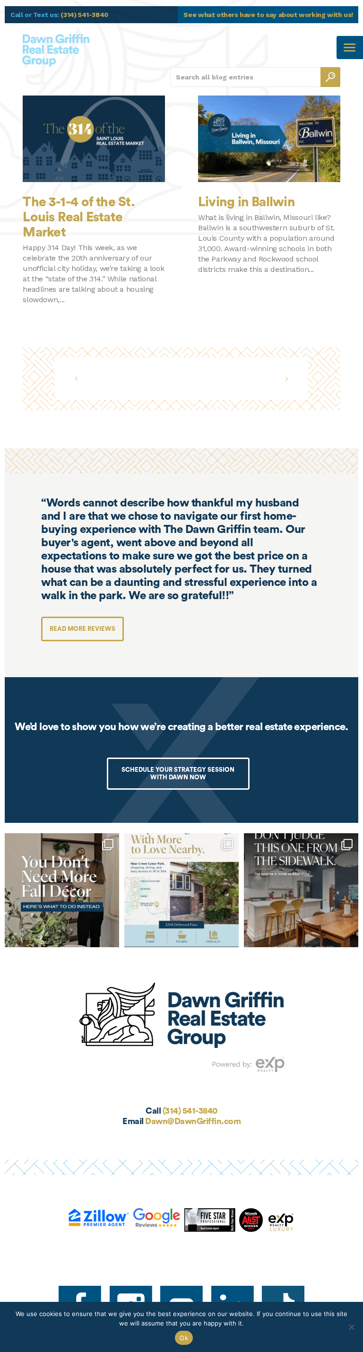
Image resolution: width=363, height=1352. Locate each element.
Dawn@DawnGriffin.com (193, 1121)
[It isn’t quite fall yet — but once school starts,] (62, 890)
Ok (184, 1338)
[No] (351, 1327)
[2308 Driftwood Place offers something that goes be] (181, 890)
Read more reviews (82, 629)
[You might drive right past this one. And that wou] (301, 890)
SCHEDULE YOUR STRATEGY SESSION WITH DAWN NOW (177, 773)
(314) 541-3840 (190, 1111)
